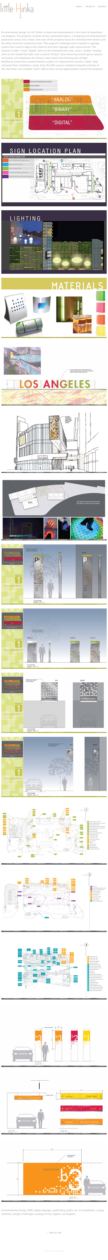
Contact (102, 6)
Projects (90, 6)
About (79, 6)
